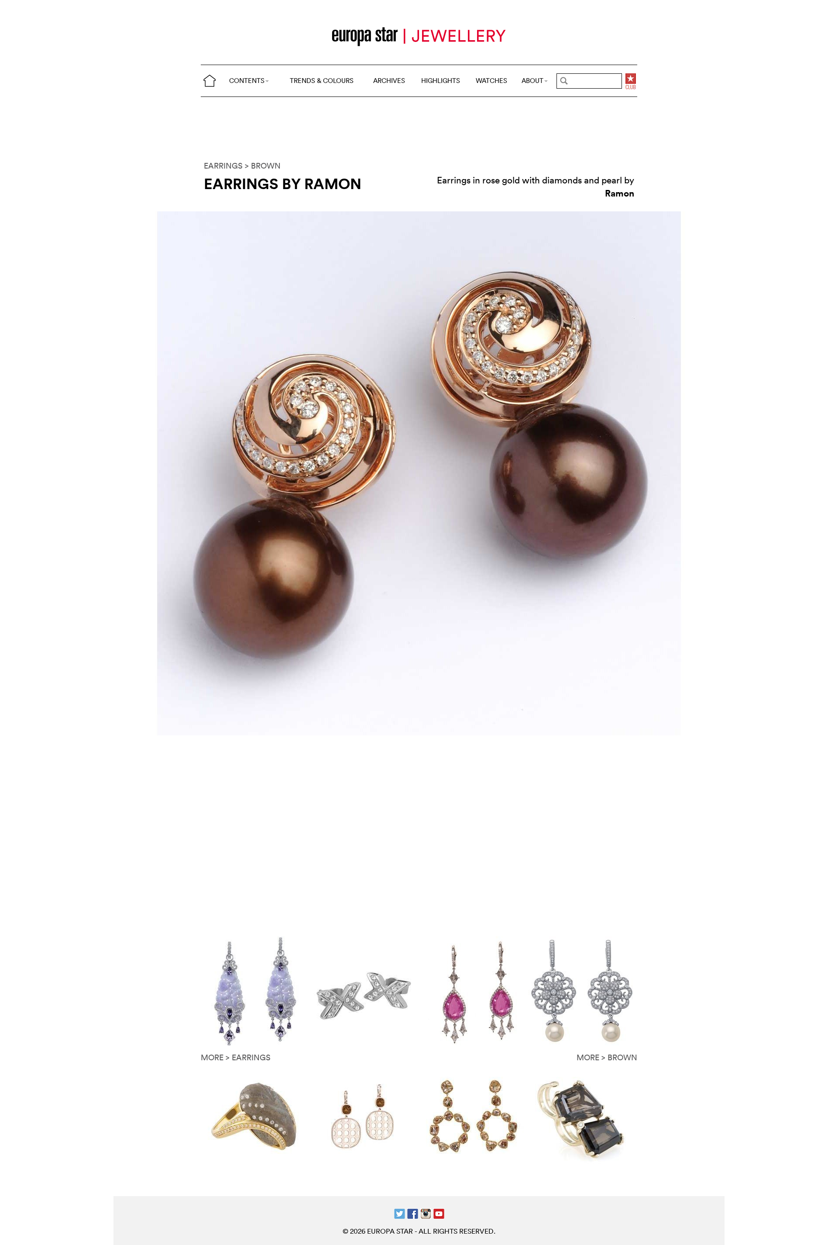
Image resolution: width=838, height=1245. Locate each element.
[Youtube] (438, 1213)
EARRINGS (223, 166)
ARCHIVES (389, 80)
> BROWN (263, 166)
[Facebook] (412, 1213)
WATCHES (491, 80)
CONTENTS (246, 80)
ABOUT (532, 80)
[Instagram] (425, 1213)
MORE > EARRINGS (236, 1057)
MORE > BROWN (607, 1057)
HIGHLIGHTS (440, 80)
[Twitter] (399, 1213)
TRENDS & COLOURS (322, 80)
